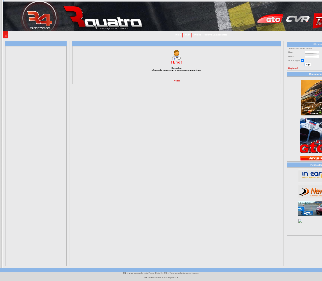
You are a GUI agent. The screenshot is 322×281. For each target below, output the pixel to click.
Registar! (293, 68)
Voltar (177, 81)
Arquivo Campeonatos (215, 35)
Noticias (197, 35)
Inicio (178, 35)
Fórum (186, 35)
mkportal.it (173, 277)
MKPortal (149, 277)
